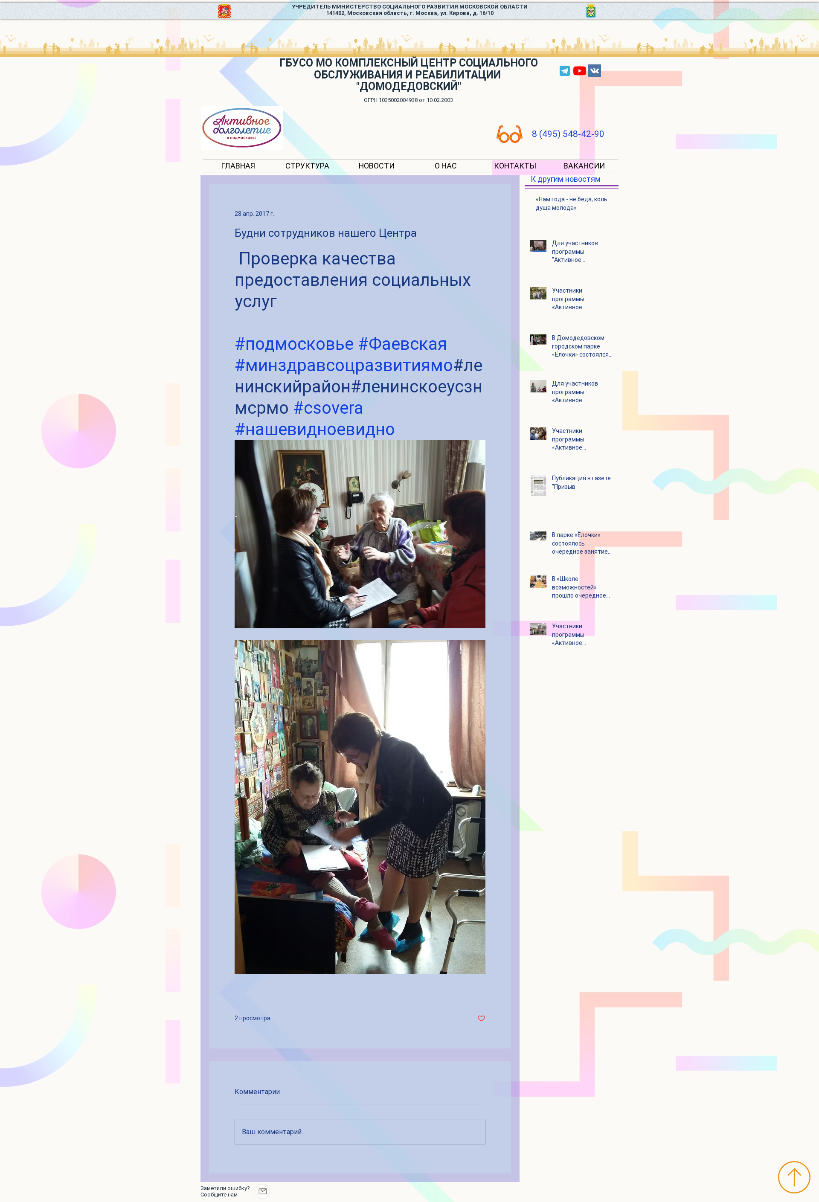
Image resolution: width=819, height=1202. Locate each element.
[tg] (564, 70)
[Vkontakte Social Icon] (594, 70)
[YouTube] (579, 70)
